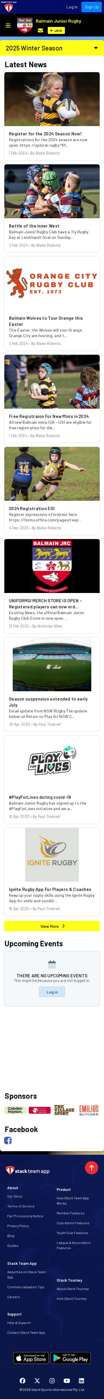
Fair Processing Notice (25, 1216)
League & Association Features (74, 1245)
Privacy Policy (18, 1226)
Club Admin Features (73, 1223)
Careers (13, 1297)
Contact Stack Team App (26, 1332)
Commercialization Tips (25, 1287)
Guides (12, 1245)
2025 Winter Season (34, 48)
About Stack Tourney (73, 1289)
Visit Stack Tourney (72, 1298)
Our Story (14, 1196)
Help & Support (19, 1322)
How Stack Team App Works (73, 1200)
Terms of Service (20, 1206)
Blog (10, 1236)
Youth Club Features (72, 1233)
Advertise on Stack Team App (26, 1274)
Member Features (71, 1213)
